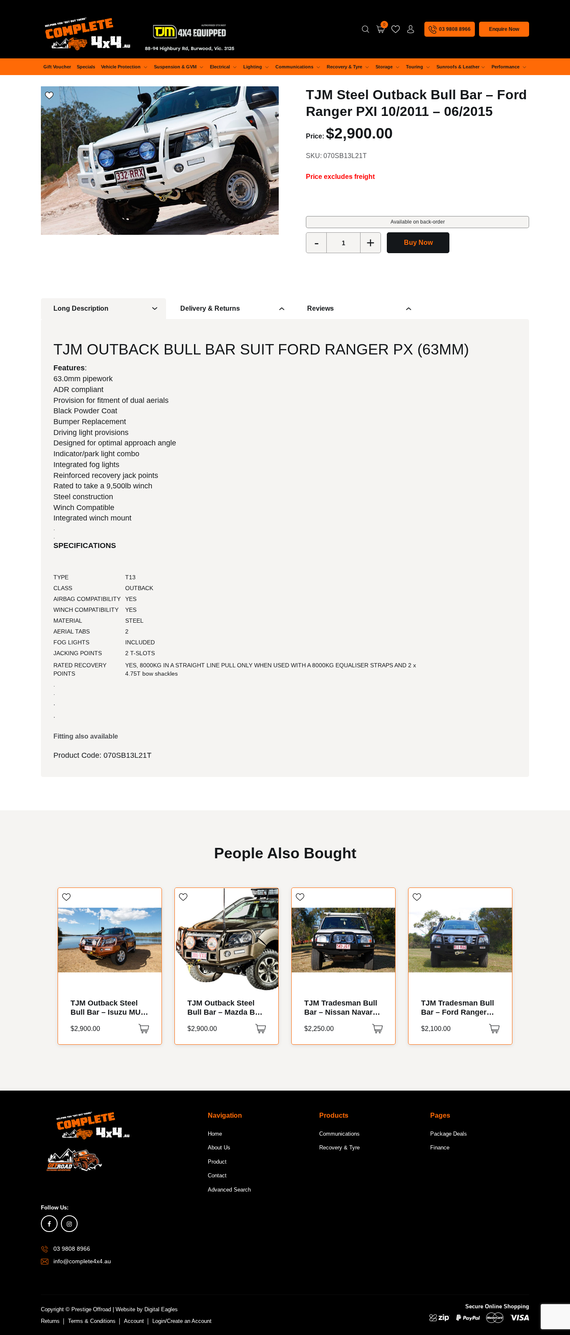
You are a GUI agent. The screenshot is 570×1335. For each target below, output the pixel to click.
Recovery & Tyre (345, 66)
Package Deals (448, 1134)
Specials (86, 66)
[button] (144, 1028)
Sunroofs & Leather (457, 66)
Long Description (80, 308)
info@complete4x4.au (82, 1261)
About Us (219, 1147)
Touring (415, 66)
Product (217, 1162)
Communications (295, 66)
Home (215, 1134)
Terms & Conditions (92, 1321)
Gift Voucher (57, 66)
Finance (439, 1147)
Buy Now (418, 242)
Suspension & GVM (176, 66)
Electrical (220, 66)
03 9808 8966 (71, 1248)
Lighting (253, 66)
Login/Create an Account (182, 1321)
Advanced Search (229, 1190)
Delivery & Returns (210, 308)
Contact (217, 1175)
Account (134, 1321)
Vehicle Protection (121, 66)
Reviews (320, 308)
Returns (50, 1321)
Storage (385, 66)
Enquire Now (504, 29)
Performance (506, 66)
